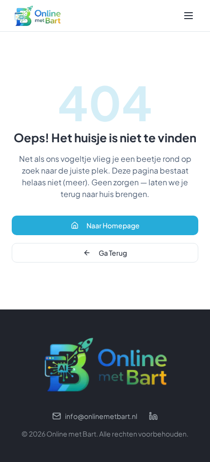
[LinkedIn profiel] (153, 416)
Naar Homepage (113, 225)
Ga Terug (113, 252)
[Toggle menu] (188, 15)
